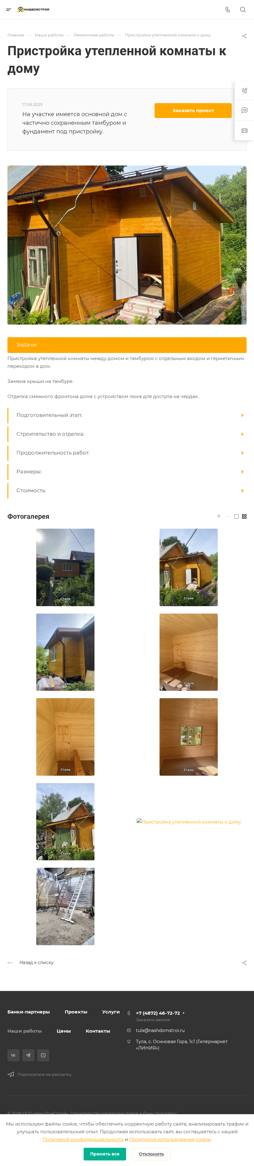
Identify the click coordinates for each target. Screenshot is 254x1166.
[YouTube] (43, 1055)
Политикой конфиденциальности (83, 1139)
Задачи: (26, 345)
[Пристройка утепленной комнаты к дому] (127, 244)
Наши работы (24, 1031)
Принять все (105, 1154)
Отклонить (151, 1154)
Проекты (76, 1012)
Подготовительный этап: (49, 415)
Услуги (111, 1012)
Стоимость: (31, 490)
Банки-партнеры (28, 1012)
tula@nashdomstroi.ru (160, 1030)
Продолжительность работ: (53, 453)
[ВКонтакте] (13, 1055)
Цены (64, 1031)
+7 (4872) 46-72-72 (158, 1013)
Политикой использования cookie (170, 1139)
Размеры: (29, 471)
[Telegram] (28, 1055)
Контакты (98, 1031)
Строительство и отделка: (50, 434)
